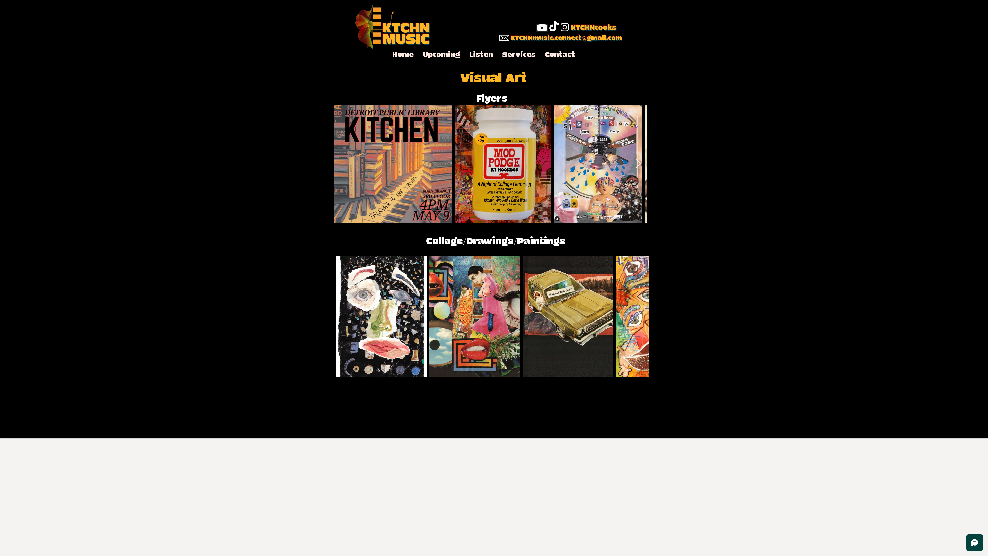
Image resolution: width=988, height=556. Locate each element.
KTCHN (406, 28)
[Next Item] (638, 164)
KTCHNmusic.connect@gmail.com (566, 38)
